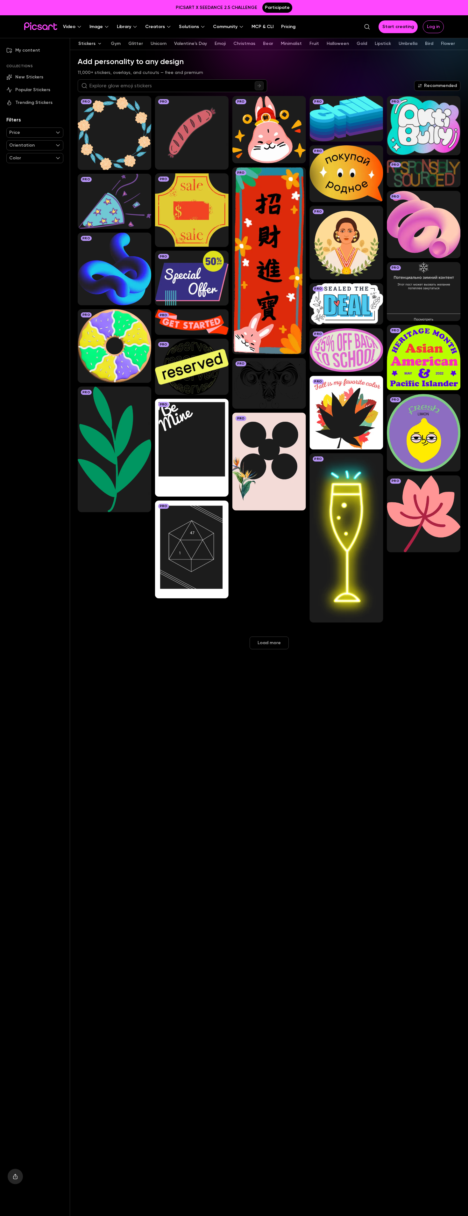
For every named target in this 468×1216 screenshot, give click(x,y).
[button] (72, 27)
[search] (367, 26)
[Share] (15, 1176)
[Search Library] (259, 85)
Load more (269, 642)
